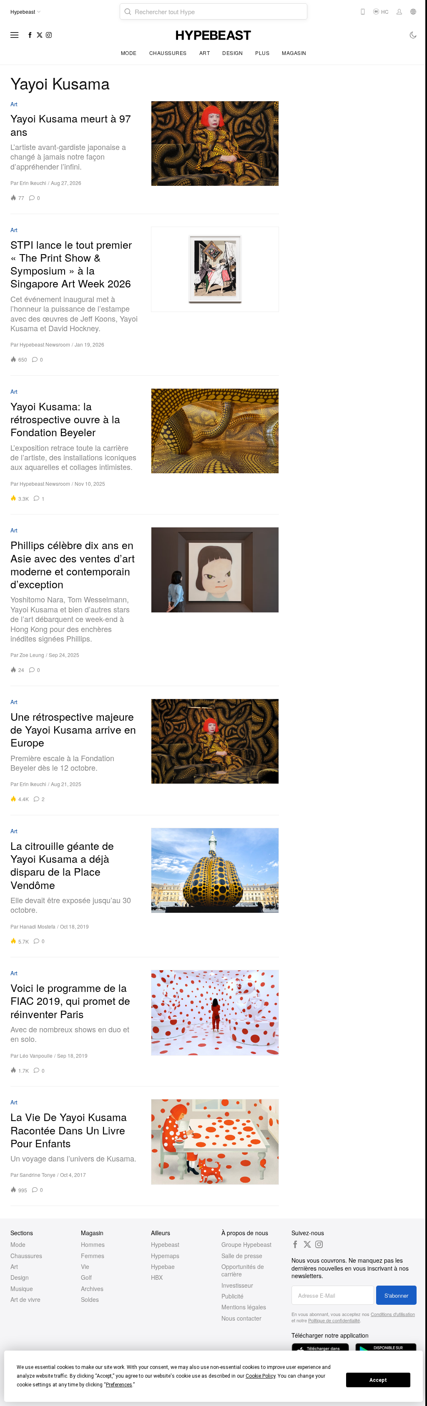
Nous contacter (241, 1318)
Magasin (294, 52)
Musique (21, 1288)
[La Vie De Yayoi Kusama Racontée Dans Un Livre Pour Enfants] (215, 1146)
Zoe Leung (32, 654)
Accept (378, 1380)
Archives (92, 1288)
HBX (157, 1277)
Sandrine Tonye (37, 1174)
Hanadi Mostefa (37, 926)
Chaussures (168, 52)
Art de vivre (25, 1299)
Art (204, 52)
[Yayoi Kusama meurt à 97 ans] (215, 151)
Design (232, 52)
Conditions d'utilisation (393, 1314)
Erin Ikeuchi (33, 182)
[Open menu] (14, 35)
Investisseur (237, 1285)
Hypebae (163, 1266)
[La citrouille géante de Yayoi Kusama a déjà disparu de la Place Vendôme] (215, 886)
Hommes (93, 1244)
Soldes (90, 1299)
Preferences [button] (119, 1385)
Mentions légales (243, 1307)
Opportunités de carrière (242, 1270)
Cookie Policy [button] (260, 1376)
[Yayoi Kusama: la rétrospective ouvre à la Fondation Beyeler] (215, 445)
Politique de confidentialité (334, 1320)
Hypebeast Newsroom (45, 344)
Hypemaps (165, 1255)
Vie (85, 1266)
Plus (262, 52)
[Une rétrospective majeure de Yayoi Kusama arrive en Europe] (215, 750)
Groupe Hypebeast (246, 1244)
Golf (86, 1277)
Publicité (232, 1296)
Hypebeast (165, 1244)
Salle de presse (241, 1255)
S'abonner (396, 1295)
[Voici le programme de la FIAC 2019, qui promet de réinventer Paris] (215, 1022)
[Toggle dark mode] (413, 35)
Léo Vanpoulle (36, 1055)
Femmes (92, 1255)
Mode (129, 52)
